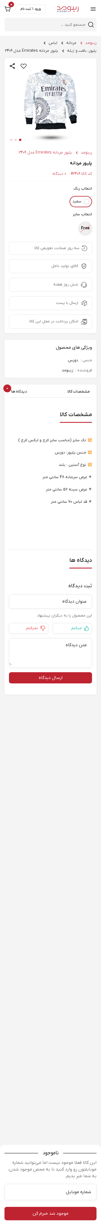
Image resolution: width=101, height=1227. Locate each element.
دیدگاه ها (18, 391)
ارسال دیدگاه (51, 678)
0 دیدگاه (59, 173)
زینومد (91, 43)
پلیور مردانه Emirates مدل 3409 (31, 50)
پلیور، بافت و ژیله (82, 50)
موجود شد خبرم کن (50, 1213)
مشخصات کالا (79, 391)
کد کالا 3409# (81, 173)
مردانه (71, 43)
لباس (53, 43)
